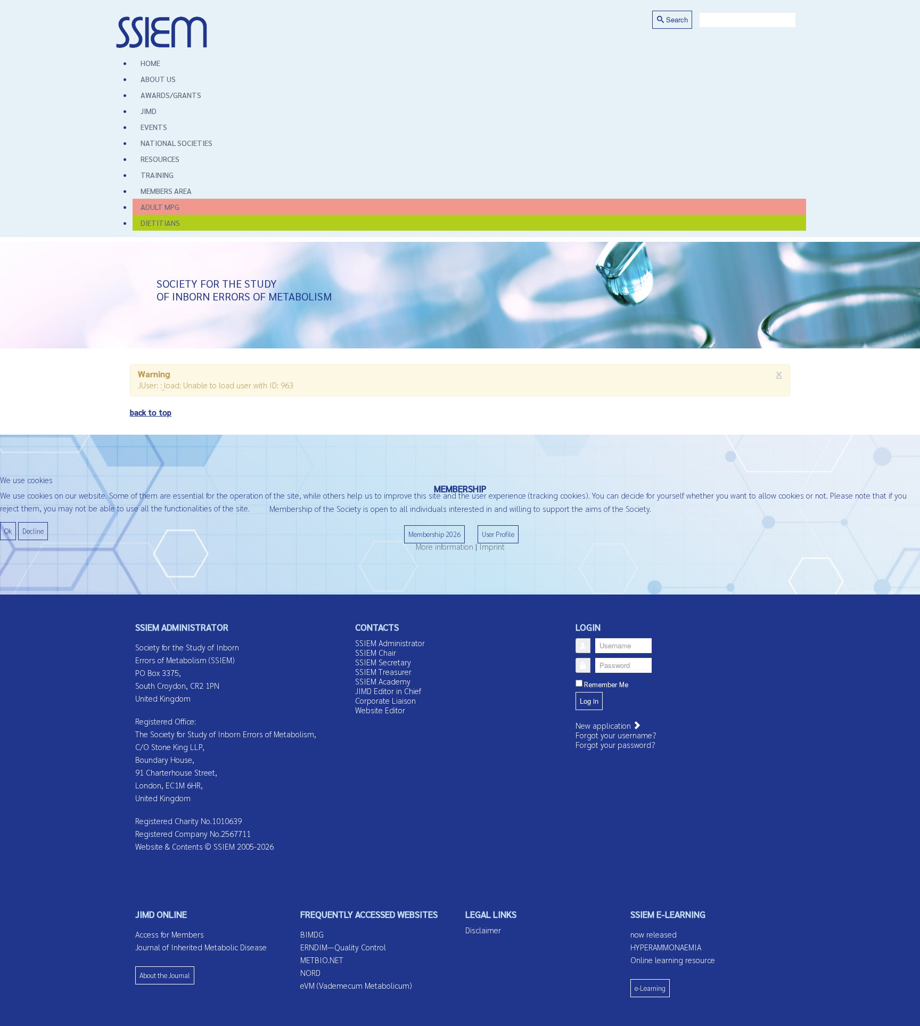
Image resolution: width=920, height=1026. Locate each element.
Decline (33, 530)
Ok (8, 530)
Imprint (492, 546)
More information (444, 546)
